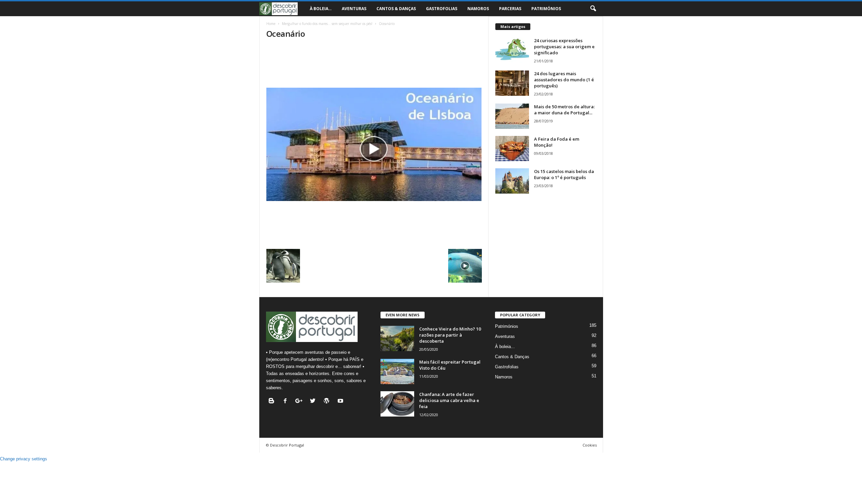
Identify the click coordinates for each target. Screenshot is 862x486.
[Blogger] (273, 401)
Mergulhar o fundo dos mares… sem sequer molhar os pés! (327, 23)
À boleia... (505, 346)
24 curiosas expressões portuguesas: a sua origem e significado (564, 46)
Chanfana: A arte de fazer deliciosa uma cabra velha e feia (449, 400)
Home (270, 23)
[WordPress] (328, 401)
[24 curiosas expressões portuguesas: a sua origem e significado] (512, 50)
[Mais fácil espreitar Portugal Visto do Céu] (397, 371)
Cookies (590, 445)
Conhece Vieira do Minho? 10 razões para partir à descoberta (450, 335)
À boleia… (321, 8)
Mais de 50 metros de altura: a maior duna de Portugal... (564, 110)
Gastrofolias (441, 8)
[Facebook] (287, 401)
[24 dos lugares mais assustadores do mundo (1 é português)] (512, 83)
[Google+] (300, 401)
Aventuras (354, 8)
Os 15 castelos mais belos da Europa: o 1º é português (564, 174)
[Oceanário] (374, 144)
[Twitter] (314, 401)
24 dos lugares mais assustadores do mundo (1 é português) (564, 79)
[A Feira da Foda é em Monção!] (512, 148)
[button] (593, 8)
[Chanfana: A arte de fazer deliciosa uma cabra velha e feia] (397, 404)
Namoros (478, 8)
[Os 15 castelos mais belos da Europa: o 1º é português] (512, 181)
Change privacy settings (23, 458)
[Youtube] (341, 401)
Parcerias (510, 8)
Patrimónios (546, 8)
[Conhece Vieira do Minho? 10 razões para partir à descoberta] (397, 338)
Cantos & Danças (396, 8)
